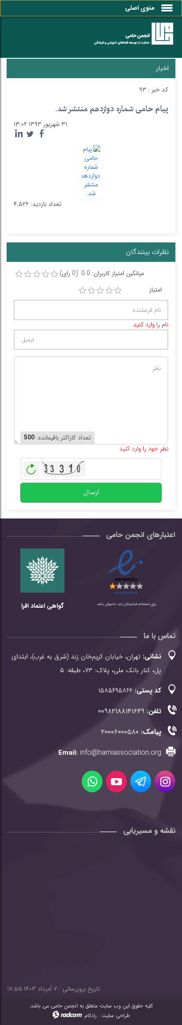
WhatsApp (92, 781)
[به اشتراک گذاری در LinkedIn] (19, 134)
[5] (118, 291)
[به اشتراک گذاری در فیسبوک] (42, 134)
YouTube (116, 781)
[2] (91, 291)
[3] (100, 291)
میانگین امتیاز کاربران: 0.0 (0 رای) (102, 273)
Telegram (140, 781)
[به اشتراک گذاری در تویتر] (30, 134)
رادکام (90, 1015)
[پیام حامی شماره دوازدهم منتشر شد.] (91, 171)
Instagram (165, 781)
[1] (83, 291)
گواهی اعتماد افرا (42, 606)
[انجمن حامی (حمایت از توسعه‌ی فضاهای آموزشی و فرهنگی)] (129, 39)
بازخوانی (31, 466)
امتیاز (155, 290)
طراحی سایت (116, 1015)
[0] (19, 274)
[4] (109, 291)
